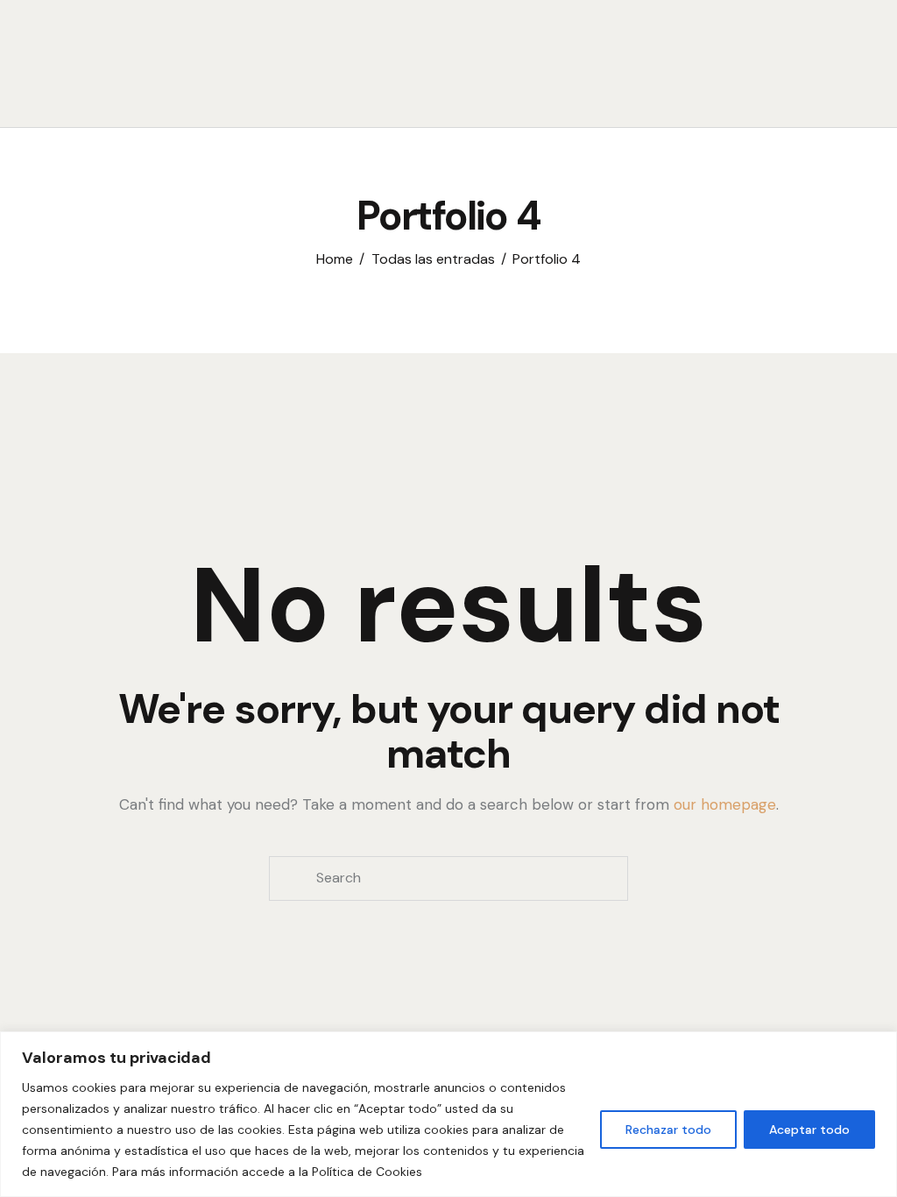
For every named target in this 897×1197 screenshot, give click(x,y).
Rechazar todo (668, 1129)
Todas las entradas (433, 259)
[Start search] (642, 88)
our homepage (725, 804)
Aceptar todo (809, 1129)
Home (334, 259)
